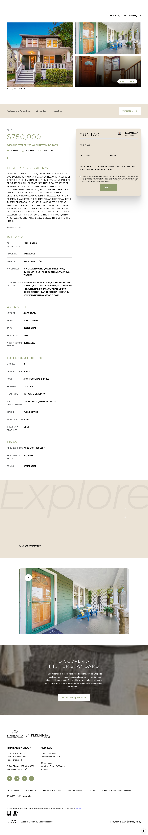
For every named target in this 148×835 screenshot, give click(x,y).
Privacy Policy (105, 181)
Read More (12, 227)
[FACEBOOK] (9, 778)
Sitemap (78, 808)
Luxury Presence (45, 822)
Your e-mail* (86, 145)
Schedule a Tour (129, 111)
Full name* (85, 155)
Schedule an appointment (116, 790)
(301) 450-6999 (27, 766)
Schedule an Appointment (74, 697)
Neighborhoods (52, 790)
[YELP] (24, 778)
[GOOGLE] (31, 778)
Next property (130, 15)
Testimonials (75, 790)
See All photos (127, 81)
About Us (31, 790)
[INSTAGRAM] (17, 778)
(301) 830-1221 (18, 753)
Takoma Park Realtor (19, 796)
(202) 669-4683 (18, 757)
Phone (113, 155)
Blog (92, 790)
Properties (13, 790)
